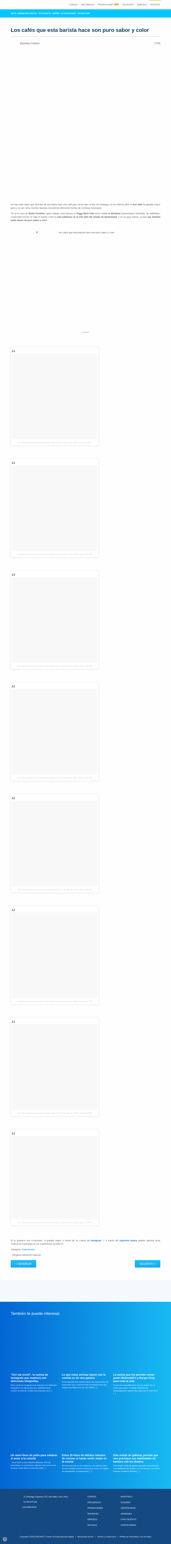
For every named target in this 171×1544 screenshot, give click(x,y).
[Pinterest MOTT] (45, 1512)
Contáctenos (128, 1525)
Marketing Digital (27, 13)
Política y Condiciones (106, 1537)
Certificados (128, 1508)
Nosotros (126, 1497)
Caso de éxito (128, 1519)
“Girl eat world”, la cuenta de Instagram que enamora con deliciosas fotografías (29, 1378)
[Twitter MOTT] (31, 1512)
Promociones (105, 4)
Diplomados (87, 4)
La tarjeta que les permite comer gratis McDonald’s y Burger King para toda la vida (134, 1378)
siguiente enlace (128, 1240)
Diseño (55, 13)
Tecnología (83, 13)
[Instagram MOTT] (52, 1512)
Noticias (155, 4)
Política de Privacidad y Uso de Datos (135, 1537)
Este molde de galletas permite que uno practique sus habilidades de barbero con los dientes (135, 1458)
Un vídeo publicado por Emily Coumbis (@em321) (39, 1113)
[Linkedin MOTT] (38, 1512)
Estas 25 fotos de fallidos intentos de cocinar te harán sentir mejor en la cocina (84, 1458)
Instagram (96, 1240)
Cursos (73, 4)
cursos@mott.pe (29, 1507)
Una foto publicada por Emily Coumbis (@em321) (39, 442)
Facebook (85, 332)
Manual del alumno (85, 1537)
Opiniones (126, 1514)
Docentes (128, 4)
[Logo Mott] (14, 4)
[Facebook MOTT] (24, 1512)
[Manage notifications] (5, 1539)
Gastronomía (28, 1249)
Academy (126, 1502)
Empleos (142, 4)
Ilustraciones (68, 13)
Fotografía (44, 13)
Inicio (13, 13)
